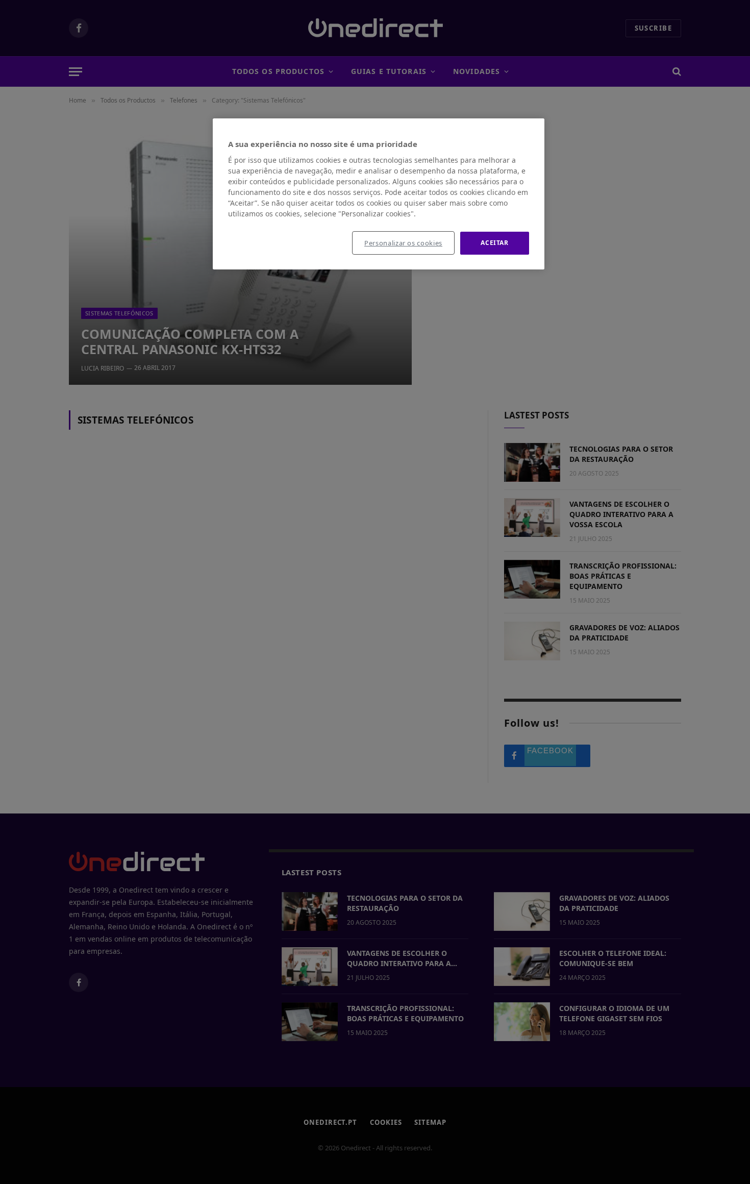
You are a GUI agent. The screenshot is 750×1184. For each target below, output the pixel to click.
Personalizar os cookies (403, 243)
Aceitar (494, 242)
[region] (378, 193)
